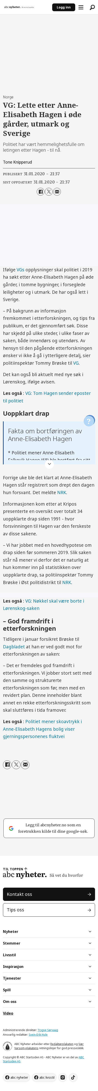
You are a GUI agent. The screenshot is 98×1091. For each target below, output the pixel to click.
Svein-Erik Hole (38, 1035)
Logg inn (64, 7)
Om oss (9, 1001)
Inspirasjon (13, 966)
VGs (20, 270)
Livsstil (9, 954)
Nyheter (10, 931)
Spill (7, 989)
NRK (61, 493)
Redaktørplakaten (61, 1044)
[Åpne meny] (81, 7)
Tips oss (15, 910)
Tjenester (12, 978)
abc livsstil (46, 1077)
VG (76, 363)
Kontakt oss (19, 894)
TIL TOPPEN (13, 869)
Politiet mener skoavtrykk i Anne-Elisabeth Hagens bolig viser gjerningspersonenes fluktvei (42, 729)
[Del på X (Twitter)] (49, 192)
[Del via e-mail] (57, 192)
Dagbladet (14, 647)
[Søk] (92, 7)
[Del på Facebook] (40, 192)
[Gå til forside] (26, 7)
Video (8, 1013)
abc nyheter (19, 1077)
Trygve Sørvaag (48, 1030)
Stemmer (11, 943)
